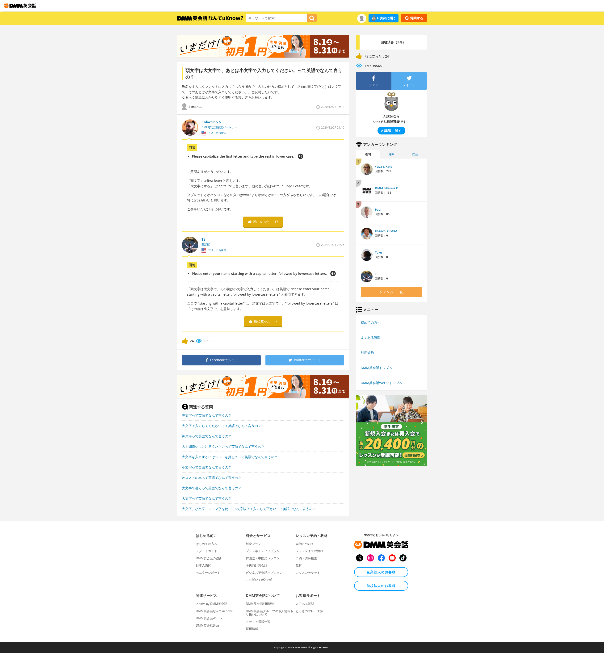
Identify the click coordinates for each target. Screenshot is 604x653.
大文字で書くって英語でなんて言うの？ (211, 488)
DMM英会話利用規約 (260, 604)
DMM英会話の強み (209, 558)
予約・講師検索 (306, 558)
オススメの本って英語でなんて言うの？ (211, 477)
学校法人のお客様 (381, 585)
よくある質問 (371, 337)
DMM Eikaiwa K (386, 188)
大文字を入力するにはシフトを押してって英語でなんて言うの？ (230, 457)
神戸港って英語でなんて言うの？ (206, 436)
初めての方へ (371, 322)
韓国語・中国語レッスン (263, 558)
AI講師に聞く (386, 18)
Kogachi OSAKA (386, 231)
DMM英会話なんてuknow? (214, 611)
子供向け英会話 (256, 565)
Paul (378, 209)
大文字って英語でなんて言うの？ (206, 498)
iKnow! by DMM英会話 (211, 604)
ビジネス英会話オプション (264, 572)
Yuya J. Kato (383, 166)
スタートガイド (206, 551)
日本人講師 (203, 565)
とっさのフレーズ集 (309, 611)
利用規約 (367, 352)
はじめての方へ (206, 544)
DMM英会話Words (209, 618)
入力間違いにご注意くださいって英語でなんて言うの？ (223, 446)
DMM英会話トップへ (376, 367)
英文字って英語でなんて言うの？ (206, 415)
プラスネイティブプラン (263, 551)
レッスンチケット (308, 572)
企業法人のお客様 (381, 572)
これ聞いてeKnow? (259, 580)
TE (376, 274)
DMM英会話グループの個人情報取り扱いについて (270, 612)
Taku (378, 252)
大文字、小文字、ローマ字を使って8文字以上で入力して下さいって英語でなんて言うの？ (249, 508)
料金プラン (253, 544)
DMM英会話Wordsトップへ (382, 383)
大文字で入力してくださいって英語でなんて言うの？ (221, 425)
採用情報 (252, 629)
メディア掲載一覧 (258, 622)
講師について (305, 544)
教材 (299, 565)
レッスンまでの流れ (309, 551)
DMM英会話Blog (207, 625)
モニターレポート (208, 572)
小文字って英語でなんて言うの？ (206, 467)
